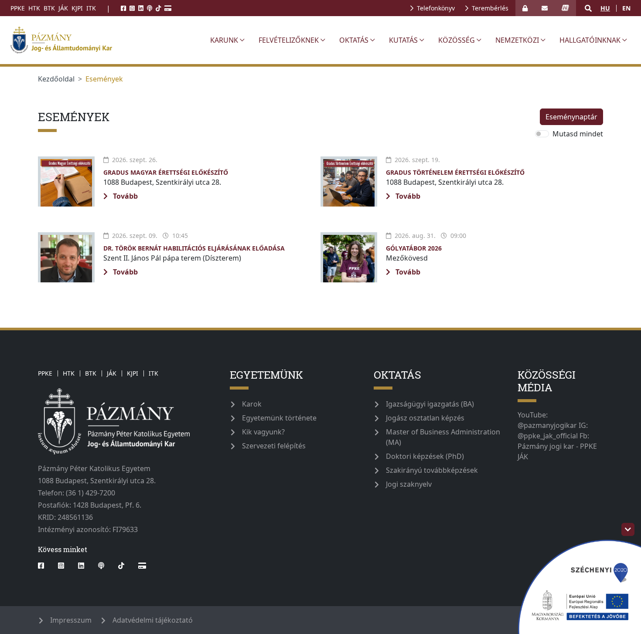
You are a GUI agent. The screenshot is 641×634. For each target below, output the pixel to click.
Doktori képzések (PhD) (425, 456)
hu (605, 8)
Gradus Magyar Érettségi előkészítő (165, 172)
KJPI (77, 8)
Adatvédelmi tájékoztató (153, 620)
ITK (91, 8)
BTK (49, 8)
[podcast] (149, 8)
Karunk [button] (224, 40)
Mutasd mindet (577, 134)
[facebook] (123, 8)
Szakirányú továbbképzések (432, 470)
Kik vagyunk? (263, 432)
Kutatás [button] (403, 40)
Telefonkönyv (436, 8)
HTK (34, 8)
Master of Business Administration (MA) (443, 437)
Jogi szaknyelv (409, 484)
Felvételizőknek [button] (289, 40)
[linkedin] (140, 8)
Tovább (124, 196)
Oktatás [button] (353, 40)
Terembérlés (490, 8)
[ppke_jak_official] (105, 40)
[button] (588, 8)
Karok (252, 404)
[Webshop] (167, 8)
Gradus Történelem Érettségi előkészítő (455, 172)
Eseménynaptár (571, 117)
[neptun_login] (565, 8)
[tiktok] (158, 8)
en (626, 8)
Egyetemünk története (279, 418)
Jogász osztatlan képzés (425, 418)
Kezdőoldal (56, 79)
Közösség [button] (456, 40)
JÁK (63, 8)
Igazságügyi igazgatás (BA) (430, 404)
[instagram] (132, 8)
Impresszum (71, 620)
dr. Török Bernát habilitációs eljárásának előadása (194, 248)
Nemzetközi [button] (517, 40)
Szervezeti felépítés (274, 446)
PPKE (17, 8)
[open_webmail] (545, 8)
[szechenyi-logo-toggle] (627, 529)
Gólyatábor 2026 (414, 248)
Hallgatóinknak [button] (590, 40)
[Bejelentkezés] (525, 8)
